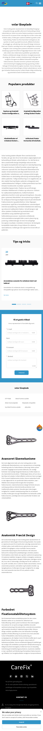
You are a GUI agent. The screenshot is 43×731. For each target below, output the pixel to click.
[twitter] (27, 676)
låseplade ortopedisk (28, 403)
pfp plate (28, 407)
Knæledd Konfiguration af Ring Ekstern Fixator (32, 112)
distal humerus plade (22, 399)
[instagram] (21, 676)
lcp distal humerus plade (12, 407)
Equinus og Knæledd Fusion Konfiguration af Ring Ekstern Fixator (10, 112)
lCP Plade (8, 399)
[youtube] (16, 676)
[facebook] (10, 676)
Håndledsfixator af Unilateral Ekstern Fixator (10, 139)
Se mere (6, 295)
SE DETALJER (11, 99)
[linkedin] (32, 676)
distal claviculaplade (11, 403)
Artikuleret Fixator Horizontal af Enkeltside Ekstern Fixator (32, 139)
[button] (14, 304)
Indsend (21, 373)
